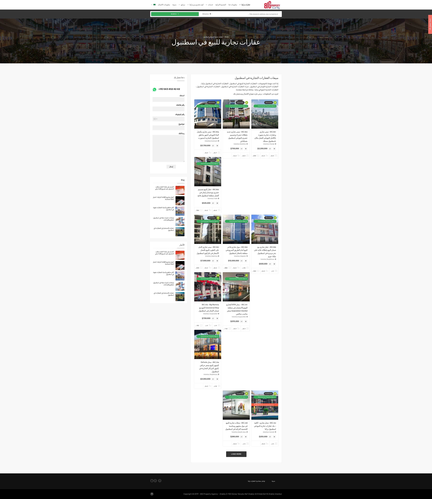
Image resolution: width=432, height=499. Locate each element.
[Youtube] (152, 480)
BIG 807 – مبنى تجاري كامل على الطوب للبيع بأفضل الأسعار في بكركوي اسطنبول (208, 250)
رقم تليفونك (179, 114)
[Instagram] (155, 480)
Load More (236, 454)
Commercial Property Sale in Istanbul (266, 106)
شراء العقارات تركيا (253, 481)
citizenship (268, 102)
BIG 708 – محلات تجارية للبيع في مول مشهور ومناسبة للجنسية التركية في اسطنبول (236, 426)
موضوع (181, 124)
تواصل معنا (262, 481)
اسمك (182, 95)
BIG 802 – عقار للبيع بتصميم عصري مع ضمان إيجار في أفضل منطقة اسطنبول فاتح (208, 193)
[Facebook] (159, 480)
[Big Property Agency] (273, 4)
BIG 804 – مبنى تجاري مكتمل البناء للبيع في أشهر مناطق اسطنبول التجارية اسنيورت (208, 135)
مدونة (273, 481)
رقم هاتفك (180, 105)
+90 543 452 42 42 (169, 89)
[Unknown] (155, 119)
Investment (268, 393)
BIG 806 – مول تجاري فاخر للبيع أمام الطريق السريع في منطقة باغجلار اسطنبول (237, 250)
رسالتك (181, 133)
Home (227, 37)
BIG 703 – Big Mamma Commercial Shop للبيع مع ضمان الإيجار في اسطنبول (209, 308)
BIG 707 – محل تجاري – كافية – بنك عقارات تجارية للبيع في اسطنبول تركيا (265, 426)
